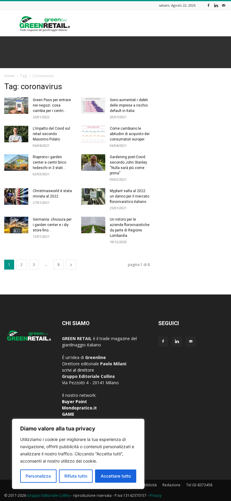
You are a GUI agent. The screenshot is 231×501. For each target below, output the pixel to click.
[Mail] (223, 5)
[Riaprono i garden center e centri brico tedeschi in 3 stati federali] (16, 162)
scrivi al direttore (78, 370)
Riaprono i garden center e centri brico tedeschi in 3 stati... (49, 162)
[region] (78, 454)
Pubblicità (148, 484)
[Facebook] (208, 5)
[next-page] (71, 265)
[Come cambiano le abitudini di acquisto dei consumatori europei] (93, 134)
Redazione (171, 484)
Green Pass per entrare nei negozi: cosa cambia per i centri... (52, 105)
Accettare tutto (116, 475)
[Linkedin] (216, 5)
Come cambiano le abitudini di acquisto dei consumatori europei (129, 133)
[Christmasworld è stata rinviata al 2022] (16, 196)
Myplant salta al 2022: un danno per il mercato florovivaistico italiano (129, 196)
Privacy (155, 495)
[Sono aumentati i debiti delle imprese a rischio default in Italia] (93, 105)
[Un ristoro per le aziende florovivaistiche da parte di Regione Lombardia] (93, 225)
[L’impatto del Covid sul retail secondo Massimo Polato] (16, 134)
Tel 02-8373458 (199, 484)
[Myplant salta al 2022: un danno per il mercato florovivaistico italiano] (93, 196)
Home (9, 75)
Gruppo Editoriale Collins (48, 495)
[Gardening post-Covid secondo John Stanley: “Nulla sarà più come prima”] (93, 162)
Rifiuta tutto (75, 475)
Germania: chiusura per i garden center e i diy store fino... (52, 224)
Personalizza (38, 475)
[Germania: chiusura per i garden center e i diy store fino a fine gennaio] (16, 225)
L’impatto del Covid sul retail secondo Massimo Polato (51, 133)
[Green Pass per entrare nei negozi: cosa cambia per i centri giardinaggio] (16, 105)
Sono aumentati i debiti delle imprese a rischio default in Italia (129, 105)
